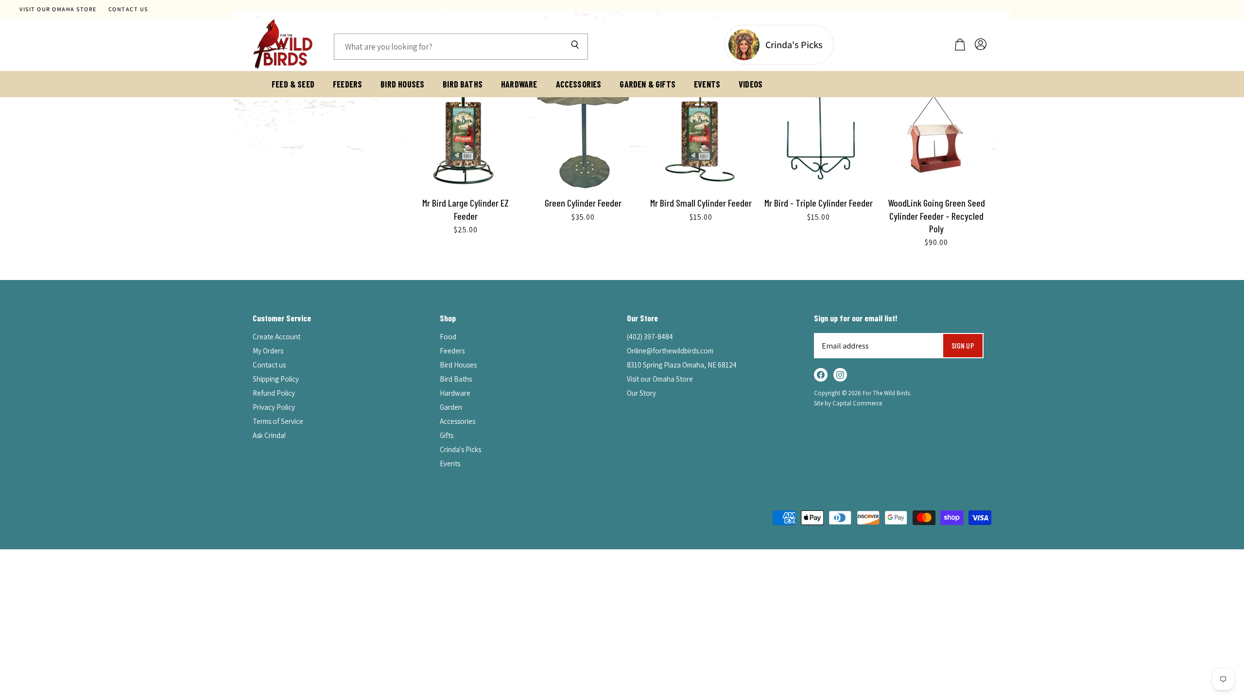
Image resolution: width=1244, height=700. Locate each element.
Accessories (579, 84)
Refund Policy (274, 393)
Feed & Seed (293, 84)
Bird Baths (463, 84)
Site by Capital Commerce (848, 403)
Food (448, 336)
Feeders (347, 84)
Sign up (962, 345)
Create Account (276, 336)
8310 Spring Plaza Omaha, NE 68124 (682, 364)
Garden (451, 407)
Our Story (641, 393)
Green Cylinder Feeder (583, 203)
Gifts (446, 435)
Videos (750, 84)
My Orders (268, 350)
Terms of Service (278, 421)
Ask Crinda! (269, 435)
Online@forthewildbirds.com (670, 350)
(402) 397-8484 (650, 336)
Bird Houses (402, 84)
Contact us (128, 9)
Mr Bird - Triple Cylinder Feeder (818, 203)
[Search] (575, 47)
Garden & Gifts (647, 84)
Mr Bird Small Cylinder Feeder (701, 203)
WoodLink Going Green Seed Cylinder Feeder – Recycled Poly (936, 215)
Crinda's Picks (460, 449)
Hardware (519, 84)
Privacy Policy (274, 407)
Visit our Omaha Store (58, 9)
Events (707, 84)
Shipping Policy (276, 379)
